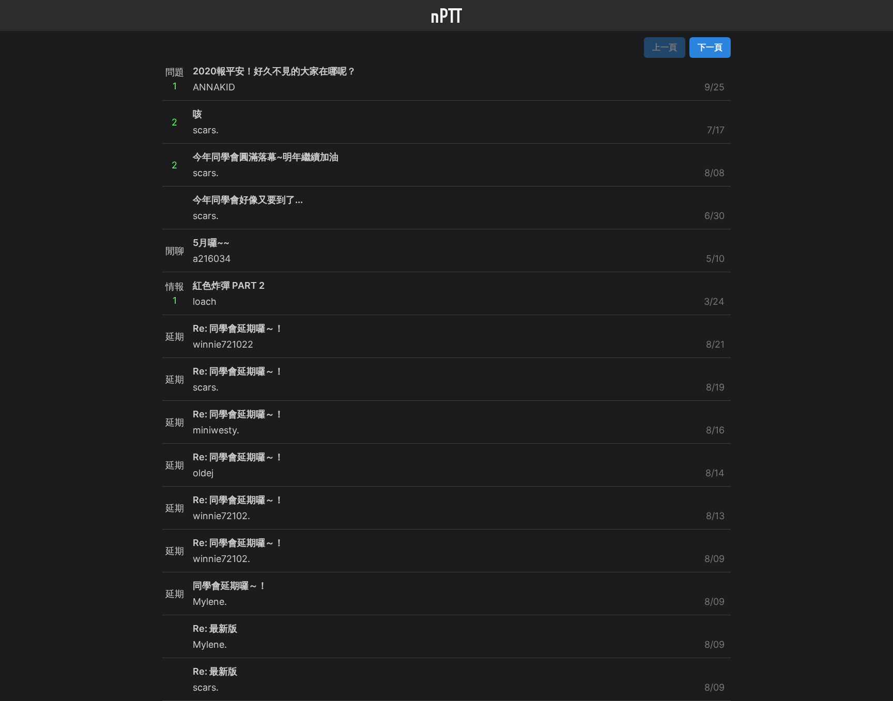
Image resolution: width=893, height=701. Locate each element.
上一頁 (664, 47)
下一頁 (710, 47)
